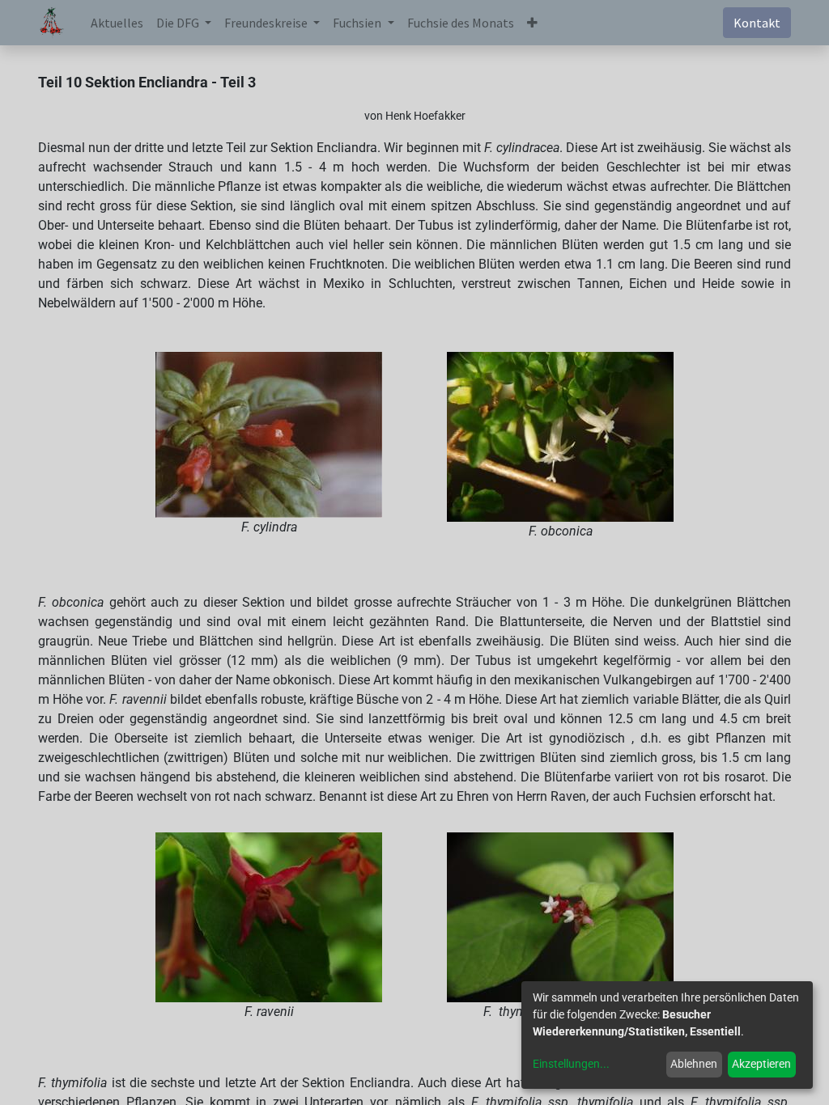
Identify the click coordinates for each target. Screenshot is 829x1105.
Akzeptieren (761, 1063)
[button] (532, 22)
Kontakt (756, 23)
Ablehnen (693, 1063)
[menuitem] (117, 22)
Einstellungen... (571, 1063)
